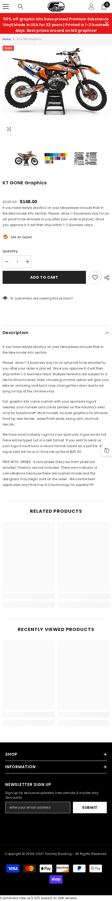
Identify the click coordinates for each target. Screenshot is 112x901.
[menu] (6, 6)
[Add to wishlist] (95, 277)
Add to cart (44, 277)
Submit (90, 807)
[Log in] (91, 6)
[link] (29, 596)
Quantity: (10, 251)
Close (106, 23)
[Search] (20, 6)
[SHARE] (105, 277)
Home (7, 39)
